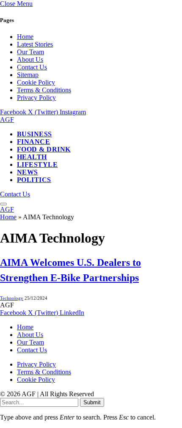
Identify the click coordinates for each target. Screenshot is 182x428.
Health (32, 156)
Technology (11, 298)
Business (34, 134)
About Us (30, 59)
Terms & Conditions (44, 90)
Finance (33, 141)
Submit (92, 402)
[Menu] (3, 204)
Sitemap (28, 74)
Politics (34, 179)
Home (25, 36)
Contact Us (32, 67)
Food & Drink (44, 149)
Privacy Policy (36, 97)
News (27, 172)
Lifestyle (37, 164)
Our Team (30, 51)
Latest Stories (35, 44)
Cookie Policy (36, 82)
